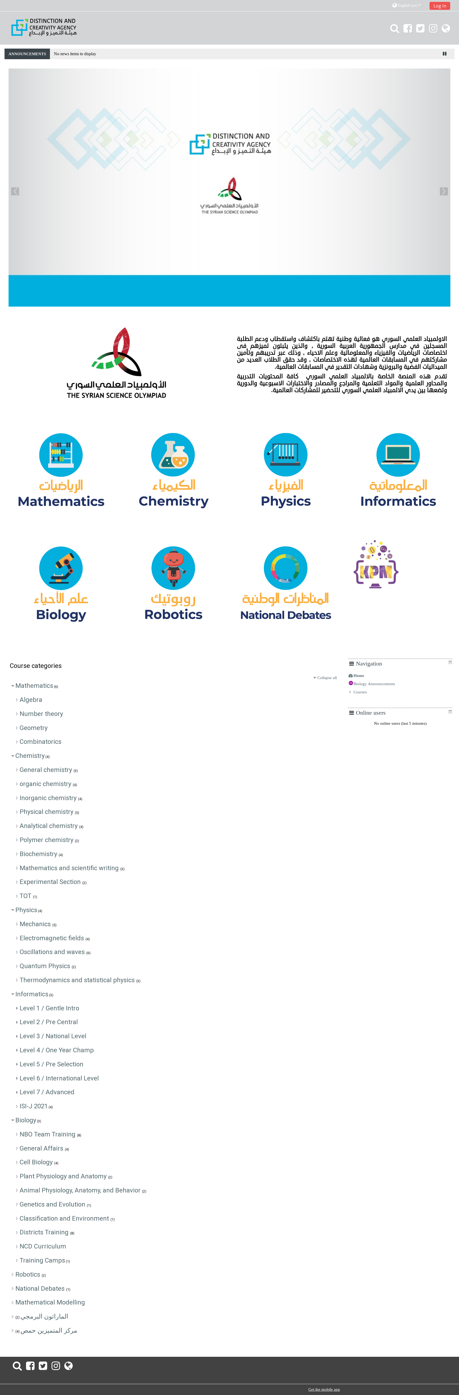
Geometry (34, 728)
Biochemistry (39, 854)
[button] (409, 5)
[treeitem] (400, 675)
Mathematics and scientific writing (70, 868)
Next (444, 191)
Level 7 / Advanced (47, 1092)
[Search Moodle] (393, 30)
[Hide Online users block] (450, 711)
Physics (26, 910)
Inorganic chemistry (49, 798)
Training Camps (42, 1260)
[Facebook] (407, 30)
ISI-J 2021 (34, 1106)
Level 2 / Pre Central (49, 1022)
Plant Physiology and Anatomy (64, 1176)
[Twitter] (420, 30)
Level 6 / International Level (59, 1078)
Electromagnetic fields (53, 938)
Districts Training (45, 1232)
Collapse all (327, 678)
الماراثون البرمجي (44, 1316)
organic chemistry (46, 784)
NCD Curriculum (43, 1246)
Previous (15, 191)
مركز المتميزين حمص (48, 1330)
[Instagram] (433, 30)
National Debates (40, 1288)
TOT (26, 896)
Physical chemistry (47, 811)
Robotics (28, 1274)
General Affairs (42, 1148)
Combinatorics (40, 741)
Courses (360, 692)
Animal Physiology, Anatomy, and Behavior (81, 1190)
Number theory (41, 714)
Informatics (31, 994)
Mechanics (36, 924)
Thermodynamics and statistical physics (78, 980)
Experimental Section (51, 882)
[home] (44, 27)
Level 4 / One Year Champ (57, 1050)
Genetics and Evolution (53, 1204)
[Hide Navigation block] (450, 662)
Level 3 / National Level (53, 1036)
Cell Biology (37, 1162)
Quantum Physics (46, 966)
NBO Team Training (48, 1134)
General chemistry (47, 770)
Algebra (31, 699)
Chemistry (30, 755)
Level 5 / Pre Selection (51, 1064)
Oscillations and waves (53, 952)
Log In (440, 6)
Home (359, 676)
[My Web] (447, 30)
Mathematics (34, 685)
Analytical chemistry (49, 826)
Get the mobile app (324, 1389)
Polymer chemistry (47, 840)
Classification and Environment (65, 1218)
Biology (25, 1120)
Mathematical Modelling (50, 1302)
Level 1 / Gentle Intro (49, 1008)
